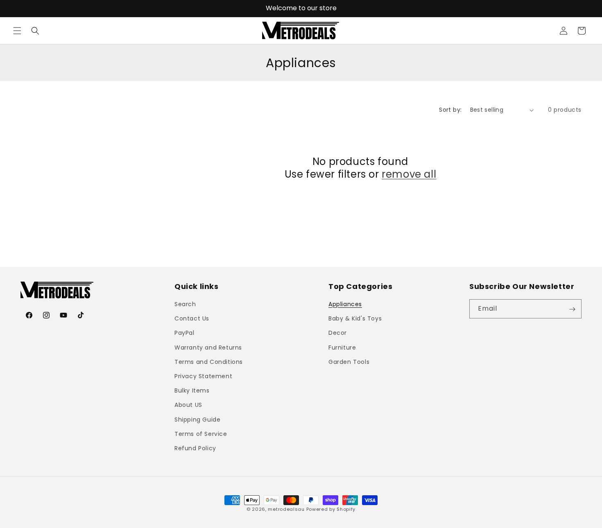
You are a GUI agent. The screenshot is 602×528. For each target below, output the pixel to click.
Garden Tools (348, 362)
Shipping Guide (197, 419)
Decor (337, 333)
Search (185, 304)
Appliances (345, 304)
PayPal (184, 333)
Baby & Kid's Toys (355, 319)
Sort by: (450, 110)
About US (188, 405)
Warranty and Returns (208, 347)
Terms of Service (200, 434)
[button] (17, 31)
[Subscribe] (572, 309)
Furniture (342, 347)
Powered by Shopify (331, 509)
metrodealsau (286, 509)
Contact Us (191, 319)
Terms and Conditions (208, 362)
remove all (409, 174)
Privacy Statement (203, 376)
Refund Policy (195, 448)
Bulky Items (192, 391)
